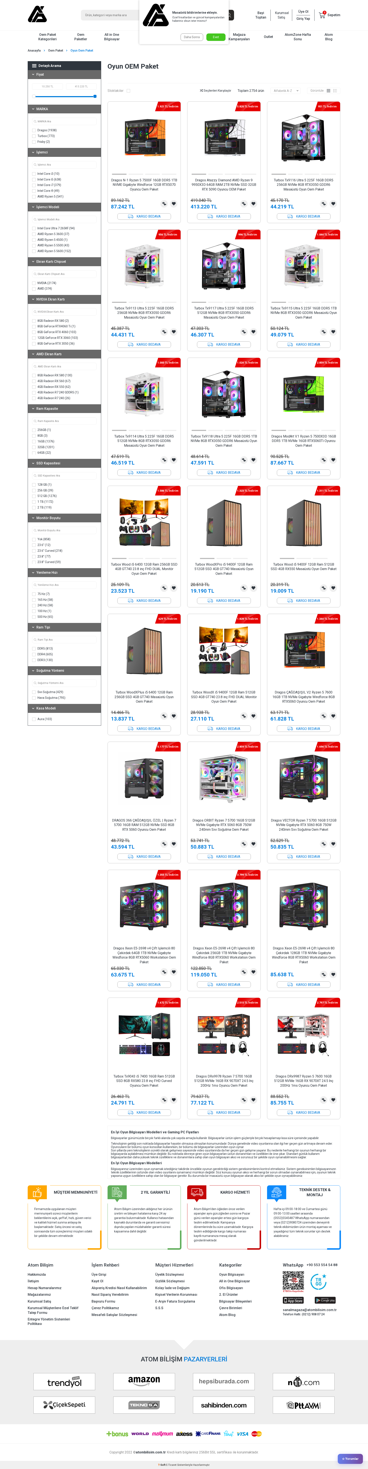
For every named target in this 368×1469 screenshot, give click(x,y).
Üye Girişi (99, 1275)
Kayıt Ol (97, 1281)
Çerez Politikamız (105, 1308)
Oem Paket (55, 50)
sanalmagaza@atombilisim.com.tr (310, 1310)
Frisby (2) (43, 141)
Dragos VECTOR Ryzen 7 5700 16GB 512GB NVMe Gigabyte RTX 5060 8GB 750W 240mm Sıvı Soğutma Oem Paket (303, 825)
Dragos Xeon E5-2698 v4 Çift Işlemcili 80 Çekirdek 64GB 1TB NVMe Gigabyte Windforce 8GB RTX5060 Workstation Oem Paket (144, 955)
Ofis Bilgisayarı (231, 1288)
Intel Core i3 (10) (48, 173)
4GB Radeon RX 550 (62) (53, 387)
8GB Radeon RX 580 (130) (54, 375)
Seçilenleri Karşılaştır (217, 90)
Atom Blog (329, 37)
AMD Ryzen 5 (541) (50, 196)
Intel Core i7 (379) (49, 185)
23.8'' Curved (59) (49, 562)
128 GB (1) (44, 484)
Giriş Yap (303, 19)
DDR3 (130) (45, 660)
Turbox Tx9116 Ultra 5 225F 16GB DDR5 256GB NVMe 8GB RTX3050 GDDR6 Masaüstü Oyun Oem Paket (303, 184)
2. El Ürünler (228, 1295)
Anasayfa (34, 50)
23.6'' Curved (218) (49, 550)
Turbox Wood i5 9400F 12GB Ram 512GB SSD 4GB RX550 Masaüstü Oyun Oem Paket (303, 566)
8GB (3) (42, 435)
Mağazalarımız (39, 1295)
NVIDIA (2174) (46, 283)
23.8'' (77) (43, 556)
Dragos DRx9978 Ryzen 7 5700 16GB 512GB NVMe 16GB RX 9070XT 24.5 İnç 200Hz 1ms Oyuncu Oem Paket (223, 1081)
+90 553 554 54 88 (322, 1265)
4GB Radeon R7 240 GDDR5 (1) (58, 392)
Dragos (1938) (47, 130)
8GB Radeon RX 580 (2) (53, 320)
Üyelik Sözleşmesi (169, 1275)
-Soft (162, 1464)
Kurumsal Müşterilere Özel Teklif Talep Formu (53, 1310)
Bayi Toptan (260, 15)
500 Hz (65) (45, 616)
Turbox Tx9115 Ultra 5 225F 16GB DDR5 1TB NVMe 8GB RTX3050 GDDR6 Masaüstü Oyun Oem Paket (303, 312)
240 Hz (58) (45, 605)
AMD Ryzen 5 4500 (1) (52, 239)
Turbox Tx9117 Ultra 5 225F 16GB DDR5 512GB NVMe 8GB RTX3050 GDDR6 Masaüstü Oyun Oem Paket (224, 312)
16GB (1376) (45, 441)
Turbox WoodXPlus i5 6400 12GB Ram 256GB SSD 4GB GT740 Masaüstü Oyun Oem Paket (144, 696)
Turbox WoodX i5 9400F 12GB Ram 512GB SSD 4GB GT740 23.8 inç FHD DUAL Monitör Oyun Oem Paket (224, 696)
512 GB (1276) (47, 496)
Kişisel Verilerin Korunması (176, 1295)
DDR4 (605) (45, 654)
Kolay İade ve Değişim (172, 1288)
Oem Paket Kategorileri (47, 37)
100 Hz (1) (44, 611)
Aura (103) (44, 719)
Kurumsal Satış (281, 15)
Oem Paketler (80, 37)
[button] (119, 174)
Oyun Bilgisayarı (231, 1275)
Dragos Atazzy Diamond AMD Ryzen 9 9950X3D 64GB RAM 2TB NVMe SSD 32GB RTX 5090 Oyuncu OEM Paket (224, 184)
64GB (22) (44, 452)
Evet (216, 37)
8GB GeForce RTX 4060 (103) (56, 332)
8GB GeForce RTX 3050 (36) (56, 343)
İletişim (33, 1281)
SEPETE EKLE (144, 216)
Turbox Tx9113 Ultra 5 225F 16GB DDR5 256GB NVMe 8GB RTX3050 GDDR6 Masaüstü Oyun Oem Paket (144, 312)
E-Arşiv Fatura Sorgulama (175, 1301)
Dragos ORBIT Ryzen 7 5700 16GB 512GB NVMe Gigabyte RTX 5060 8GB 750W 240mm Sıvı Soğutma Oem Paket (224, 825)
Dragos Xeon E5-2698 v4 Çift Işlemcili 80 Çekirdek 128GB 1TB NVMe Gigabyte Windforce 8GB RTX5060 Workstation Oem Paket (303, 955)
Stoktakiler (116, 91)
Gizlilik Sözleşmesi (170, 1281)
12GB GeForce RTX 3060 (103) (57, 337)
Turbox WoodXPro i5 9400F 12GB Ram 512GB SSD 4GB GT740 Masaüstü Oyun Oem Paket (223, 569)
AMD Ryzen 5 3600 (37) (53, 234)
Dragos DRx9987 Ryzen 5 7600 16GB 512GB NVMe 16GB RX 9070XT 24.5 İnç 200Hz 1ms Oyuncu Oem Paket (303, 1081)
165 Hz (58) (45, 599)
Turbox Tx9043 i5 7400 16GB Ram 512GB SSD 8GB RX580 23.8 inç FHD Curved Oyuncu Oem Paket (144, 1081)
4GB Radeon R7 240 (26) (53, 398)
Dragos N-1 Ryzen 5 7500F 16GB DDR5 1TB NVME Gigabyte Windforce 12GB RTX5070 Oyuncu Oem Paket (144, 184)
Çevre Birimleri (230, 1308)
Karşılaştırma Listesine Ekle (164, 204)
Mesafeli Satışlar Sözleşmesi (114, 1315)
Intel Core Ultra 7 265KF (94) (56, 228)
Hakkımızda (37, 1275)
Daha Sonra (192, 37)
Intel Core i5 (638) (49, 179)
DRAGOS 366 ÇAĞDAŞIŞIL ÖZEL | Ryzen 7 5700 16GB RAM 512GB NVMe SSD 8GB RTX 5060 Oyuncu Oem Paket (144, 825)
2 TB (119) (44, 507)
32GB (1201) (45, 447)
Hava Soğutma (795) (51, 697)
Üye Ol (303, 12)
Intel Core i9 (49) (48, 190)
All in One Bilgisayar (112, 37)
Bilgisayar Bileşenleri (235, 1301)
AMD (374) (44, 288)
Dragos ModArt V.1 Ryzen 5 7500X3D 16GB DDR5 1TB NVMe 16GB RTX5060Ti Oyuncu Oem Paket (303, 441)
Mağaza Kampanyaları (239, 37)
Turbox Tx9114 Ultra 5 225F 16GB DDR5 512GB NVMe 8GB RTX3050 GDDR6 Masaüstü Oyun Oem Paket (144, 441)
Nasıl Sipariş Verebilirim (110, 1295)
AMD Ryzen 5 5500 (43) (53, 245)
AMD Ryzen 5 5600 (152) (54, 251)
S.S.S (159, 1308)
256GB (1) (44, 430)
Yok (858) (43, 539)
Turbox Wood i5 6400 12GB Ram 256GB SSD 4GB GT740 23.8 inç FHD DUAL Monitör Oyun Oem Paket (144, 569)
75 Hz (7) (43, 594)
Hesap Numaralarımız (45, 1288)
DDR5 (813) (45, 648)
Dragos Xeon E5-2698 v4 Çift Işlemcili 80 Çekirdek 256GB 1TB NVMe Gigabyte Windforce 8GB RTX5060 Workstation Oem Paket (224, 955)
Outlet (268, 37)
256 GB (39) (45, 490)
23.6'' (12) (43, 545)
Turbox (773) (46, 136)
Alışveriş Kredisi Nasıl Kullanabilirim (119, 1288)
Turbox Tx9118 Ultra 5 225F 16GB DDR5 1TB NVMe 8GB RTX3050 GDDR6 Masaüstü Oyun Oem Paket (224, 441)
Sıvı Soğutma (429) (50, 692)
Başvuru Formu (103, 1301)
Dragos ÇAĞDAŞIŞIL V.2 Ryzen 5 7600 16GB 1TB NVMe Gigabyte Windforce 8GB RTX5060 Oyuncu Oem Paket (303, 696)
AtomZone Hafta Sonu (298, 37)
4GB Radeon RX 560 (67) (53, 381)
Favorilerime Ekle (173, 204)
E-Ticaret (171, 1464)
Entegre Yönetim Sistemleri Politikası (49, 1321)
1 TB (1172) (45, 501)
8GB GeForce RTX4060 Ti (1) (56, 326)
